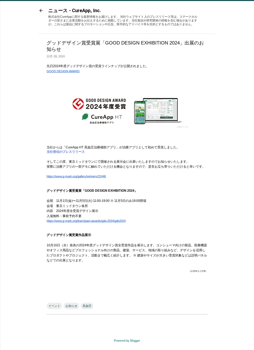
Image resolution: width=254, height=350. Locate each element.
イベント (54, 305)
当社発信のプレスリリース (66, 151)
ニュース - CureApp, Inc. (74, 10)
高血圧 (87, 305)
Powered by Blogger (127, 340)
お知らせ (71, 305)
